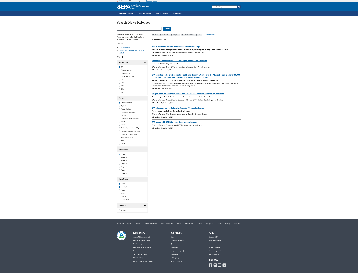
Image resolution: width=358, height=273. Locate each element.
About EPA (176, 13)
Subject (121, 98)
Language (122, 205)
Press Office (123, 149)
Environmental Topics (125, 13)
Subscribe (174, 254)
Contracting (137, 244)
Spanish (129, 223)
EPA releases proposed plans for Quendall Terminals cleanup (178, 108)
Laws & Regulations (144, 13)
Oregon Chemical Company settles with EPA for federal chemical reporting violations (188, 94)
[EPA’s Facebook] (211, 265)
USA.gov (174, 258)
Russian (219, 223)
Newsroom (175, 247)
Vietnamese (237, 223)
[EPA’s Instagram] (224, 265)
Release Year (123, 62)
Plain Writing (138, 258)
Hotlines (212, 244)
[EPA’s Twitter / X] (215, 265)
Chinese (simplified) (150, 223)
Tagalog (227, 223)
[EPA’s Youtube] (220, 265)
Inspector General (177, 240)
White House (175, 261)
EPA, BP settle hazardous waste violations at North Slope (176, 47)
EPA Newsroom (125, 47)
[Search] (239, 6)
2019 (199, 35)
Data (172, 237)
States (156, 35)
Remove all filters (210, 35)
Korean (200, 223)
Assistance (120, 223)
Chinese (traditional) (166, 223)
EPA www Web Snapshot (142, 247)
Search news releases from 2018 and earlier (132, 51)
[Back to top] (353, 268)
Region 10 (176, 35)
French (179, 223)
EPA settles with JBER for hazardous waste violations (174, 122)
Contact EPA (213, 237)
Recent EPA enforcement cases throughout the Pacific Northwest (179, 61)
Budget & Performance (141, 240)
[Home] (132, 6)
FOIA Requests (214, 247)
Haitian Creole (189, 223)
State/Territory (124, 179)
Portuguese (209, 223)
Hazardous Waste (188, 35)
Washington (165, 35)
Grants (135, 251)
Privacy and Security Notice (143, 261)
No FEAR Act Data (140, 254)
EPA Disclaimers (215, 240)
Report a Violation (161, 13)
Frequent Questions (216, 251)
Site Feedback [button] (214, 254)
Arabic (138, 223)
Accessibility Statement (141, 237)
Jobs (172, 244)
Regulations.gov (176, 251)
